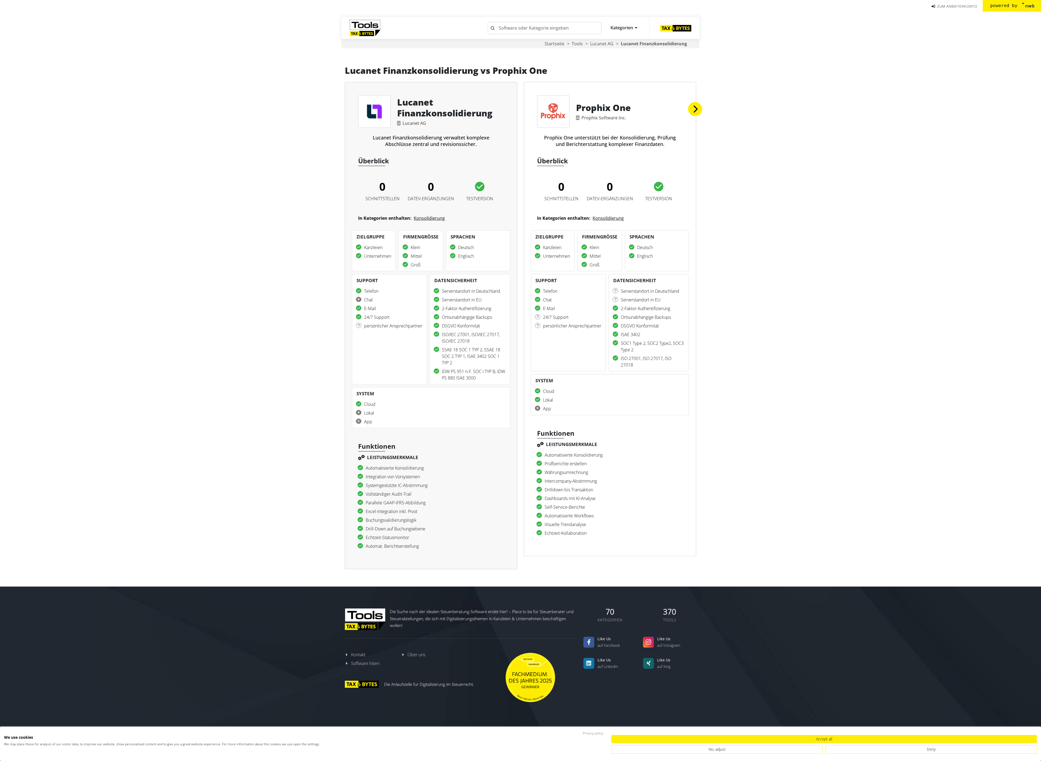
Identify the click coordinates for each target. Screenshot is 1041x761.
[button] (695, 109)
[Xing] (648, 663)
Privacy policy (593, 733)
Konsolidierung (429, 218)
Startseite (554, 44)
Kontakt (358, 655)
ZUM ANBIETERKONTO (956, 6)
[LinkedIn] (588, 663)
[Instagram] (648, 642)
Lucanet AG (601, 44)
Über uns (416, 655)
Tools (577, 44)
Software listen (365, 663)
